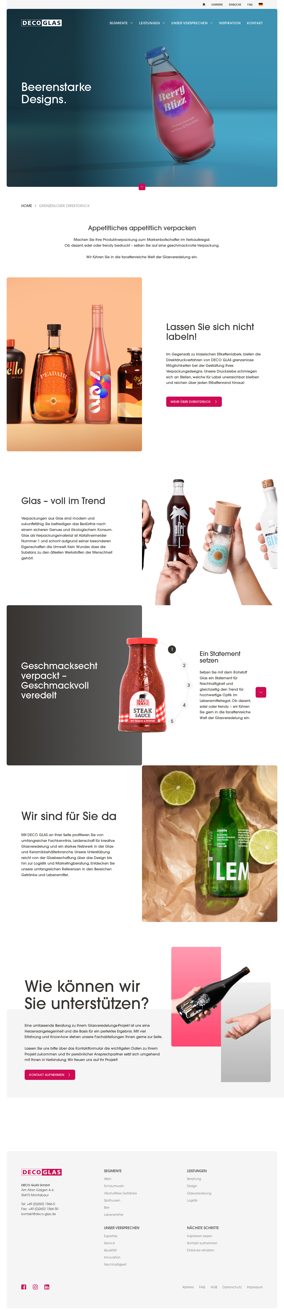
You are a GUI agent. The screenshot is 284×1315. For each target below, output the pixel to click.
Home (26, 205)
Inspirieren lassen (199, 1236)
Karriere (217, 4)
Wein (107, 1179)
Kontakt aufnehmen (46, 1075)
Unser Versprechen (190, 23)
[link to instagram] (35, 1288)
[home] (204, 4)
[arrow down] (261, 692)
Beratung (194, 1179)
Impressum (255, 1287)
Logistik (192, 1200)
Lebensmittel (113, 1215)
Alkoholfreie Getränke (120, 1193)
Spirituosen (112, 1200)
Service (109, 1243)
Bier (106, 1208)
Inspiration (230, 23)
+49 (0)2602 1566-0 (41, 1204)
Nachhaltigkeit (115, 1265)
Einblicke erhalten (200, 1250)
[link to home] (41, 23)
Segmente (119, 23)
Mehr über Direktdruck (191, 402)
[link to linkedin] (46, 1288)
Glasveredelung (199, 1193)
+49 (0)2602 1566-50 (43, 1209)
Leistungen (150, 23)
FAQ (249, 4)
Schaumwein (114, 1186)
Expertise (110, 1236)
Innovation (112, 1257)
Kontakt (255, 23)
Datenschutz (232, 1287)
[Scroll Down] (142, 187)
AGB (214, 1287)
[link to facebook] (23, 1288)
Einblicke (235, 4)
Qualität (110, 1250)
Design (192, 1186)
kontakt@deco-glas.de (38, 1214)
